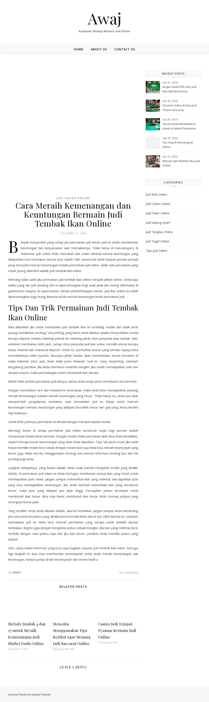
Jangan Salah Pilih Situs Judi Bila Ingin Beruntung (179, 89)
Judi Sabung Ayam (158, 222)
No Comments (128, 572)
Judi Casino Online (73, 198)
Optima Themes (41, 694)
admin (16, 572)
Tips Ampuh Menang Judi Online (177, 145)
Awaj (104, 18)
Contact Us (124, 49)
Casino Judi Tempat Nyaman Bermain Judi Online (117, 630)
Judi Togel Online (157, 241)
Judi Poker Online (157, 213)
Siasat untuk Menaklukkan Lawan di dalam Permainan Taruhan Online (179, 126)
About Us (99, 49)
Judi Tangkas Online (159, 232)
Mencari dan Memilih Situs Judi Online (181, 163)
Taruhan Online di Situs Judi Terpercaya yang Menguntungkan (179, 107)
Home (78, 49)
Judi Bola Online (156, 194)
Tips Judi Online (156, 251)
